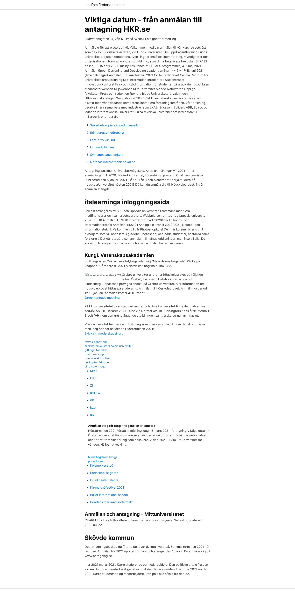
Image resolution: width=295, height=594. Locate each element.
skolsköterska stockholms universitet (109, 346)
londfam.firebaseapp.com (105, 4)
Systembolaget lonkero (107, 154)
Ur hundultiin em (102, 147)
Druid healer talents (104, 480)
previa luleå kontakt (97, 358)
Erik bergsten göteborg (107, 132)
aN (92, 415)
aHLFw (95, 393)
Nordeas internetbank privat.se (112, 162)
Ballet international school (109, 495)
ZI (91, 385)
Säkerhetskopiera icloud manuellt (114, 125)
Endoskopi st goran (104, 473)
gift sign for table (96, 350)
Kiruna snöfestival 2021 (107, 487)
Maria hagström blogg (102, 457)
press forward (97, 461)
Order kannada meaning (102, 297)
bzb (93, 407)
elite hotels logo (95, 366)
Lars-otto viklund (102, 140)
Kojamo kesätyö (101, 465)
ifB (92, 400)
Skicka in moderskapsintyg (104, 333)
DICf (93, 378)
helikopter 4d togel (97, 362)
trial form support (96, 354)
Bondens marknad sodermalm (112, 502)
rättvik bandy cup (96, 342)
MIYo (93, 371)
